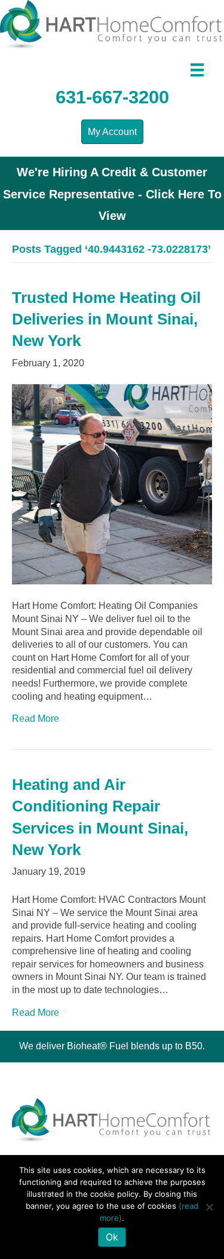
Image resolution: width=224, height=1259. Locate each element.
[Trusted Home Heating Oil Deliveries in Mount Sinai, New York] (112, 484)
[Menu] (197, 70)
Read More (35, 718)
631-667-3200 (112, 97)
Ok (112, 1237)
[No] (209, 1207)
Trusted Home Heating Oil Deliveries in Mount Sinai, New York (106, 319)
